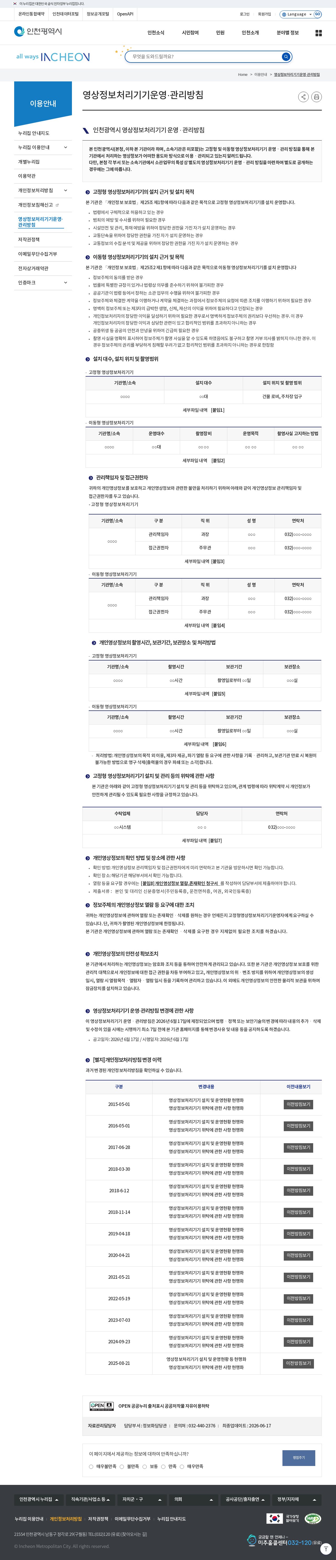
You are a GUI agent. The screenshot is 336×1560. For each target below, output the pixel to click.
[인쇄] (316, 97)
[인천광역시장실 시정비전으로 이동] (52, 57)
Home (243, 74)
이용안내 (260, 74)
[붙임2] (218, 461)
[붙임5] (218, 694)
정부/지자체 (288, 1499)
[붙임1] (217, 410)
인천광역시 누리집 (35, 1499)
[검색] (286, 57)
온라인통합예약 (31, 14)
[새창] (102, 1406)
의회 (178, 1499)
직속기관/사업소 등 (88, 1499)
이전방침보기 (299, 1104)
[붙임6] (219, 744)
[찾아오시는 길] (134, 1534)
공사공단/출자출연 (242, 1499)
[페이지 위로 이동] (326, 1550)
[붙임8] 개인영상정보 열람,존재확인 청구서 (180, 883)
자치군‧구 (133, 1499)
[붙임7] (215, 841)
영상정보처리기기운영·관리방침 (297, 74)
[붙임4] (218, 625)
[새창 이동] (282, 1518)
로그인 (244, 14)
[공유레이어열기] (303, 97)
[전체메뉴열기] (319, 33)
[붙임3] (218, 561)
